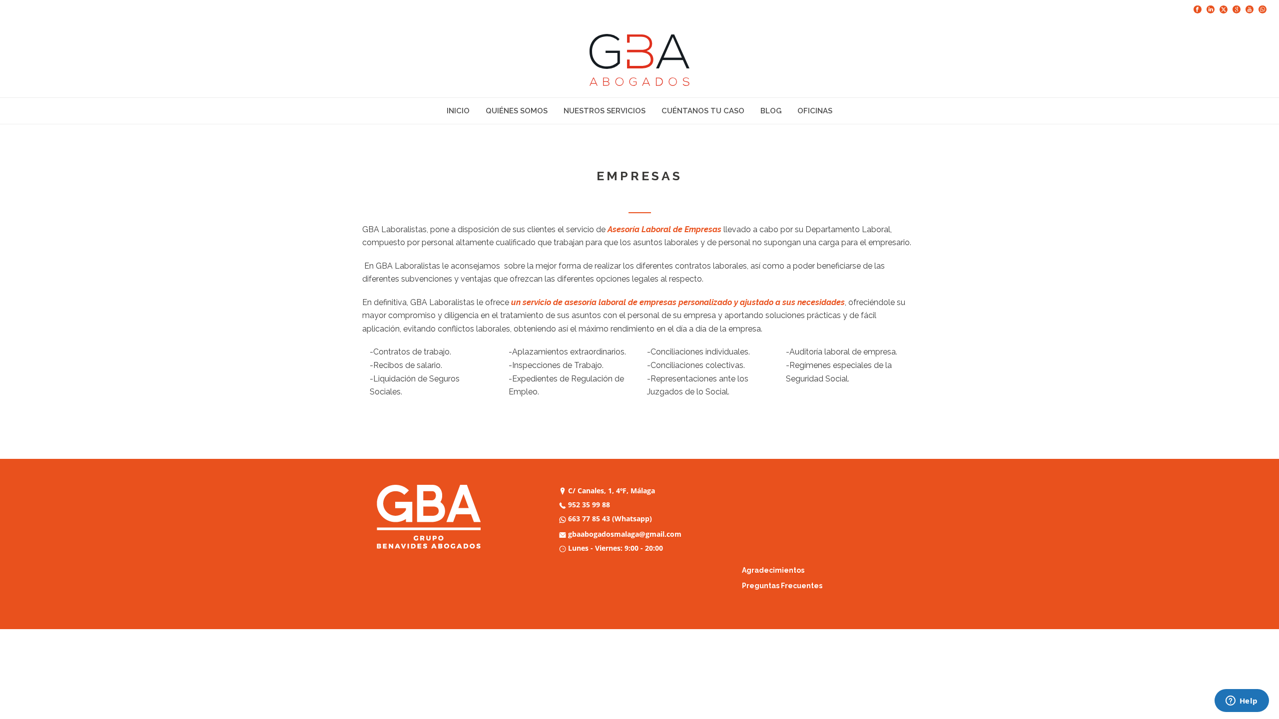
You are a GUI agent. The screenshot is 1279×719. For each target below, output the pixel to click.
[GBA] (639, 59)
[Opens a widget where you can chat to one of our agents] (1241, 701)
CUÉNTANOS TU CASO (702, 110)
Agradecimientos (773, 570)
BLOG (770, 110)
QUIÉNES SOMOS (517, 110)
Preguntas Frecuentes (782, 586)
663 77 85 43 (589, 518)
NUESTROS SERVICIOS (604, 110)
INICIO (458, 110)
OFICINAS (814, 110)
